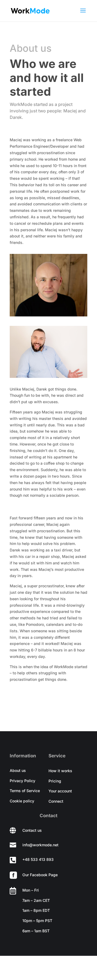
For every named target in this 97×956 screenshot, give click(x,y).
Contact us (32, 830)
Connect (55, 801)
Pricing (54, 781)
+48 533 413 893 (38, 859)
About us (18, 770)
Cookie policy (22, 801)
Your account (60, 791)
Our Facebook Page (40, 874)
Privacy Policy (22, 780)
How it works (60, 770)
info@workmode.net (40, 845)
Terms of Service (25, 790)
